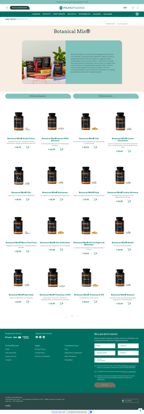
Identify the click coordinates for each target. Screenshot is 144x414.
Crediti (7, 405)
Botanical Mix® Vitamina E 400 (89, 295)
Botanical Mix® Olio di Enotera (55, 243)
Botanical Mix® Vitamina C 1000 (55, 295)
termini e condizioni (129, 371)
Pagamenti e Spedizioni (73, 353)
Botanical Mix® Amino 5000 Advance (55, 140)
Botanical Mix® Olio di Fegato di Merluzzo (88, 244)
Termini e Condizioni (42, 356)
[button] (133, 7)
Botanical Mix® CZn (21, 193)
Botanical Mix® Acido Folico (21, 139)
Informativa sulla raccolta (58, 412)
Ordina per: (110, 24)
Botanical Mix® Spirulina (21, 295)
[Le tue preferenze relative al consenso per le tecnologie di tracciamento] (140, 410)
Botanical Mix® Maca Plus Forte (21, 243)
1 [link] (66, 316)
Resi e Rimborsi (70, 356)
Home (7, 19)
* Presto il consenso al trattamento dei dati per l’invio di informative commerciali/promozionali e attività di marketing (116, 377)
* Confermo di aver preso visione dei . (116, 371)
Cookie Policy (40, 353)
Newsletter (69, 360)
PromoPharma (16, 397)
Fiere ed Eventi (10, 353)
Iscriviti (104, 385)
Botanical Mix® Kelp (89, 193)
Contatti (8, 360)
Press (7, 349)
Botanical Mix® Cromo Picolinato (123, 140)
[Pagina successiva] (77, 316)
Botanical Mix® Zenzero (123, 295)
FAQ (66, 349)
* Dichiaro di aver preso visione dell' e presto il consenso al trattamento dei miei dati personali (116, 366)
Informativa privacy (128, 366)
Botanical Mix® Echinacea (55, 193)
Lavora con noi (10, 356)
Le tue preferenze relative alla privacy (77, 412)
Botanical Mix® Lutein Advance (123, 193)
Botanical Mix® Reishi (123, 243)
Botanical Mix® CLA (89, 139)
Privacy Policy (40, 349)
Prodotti (13, 19)
